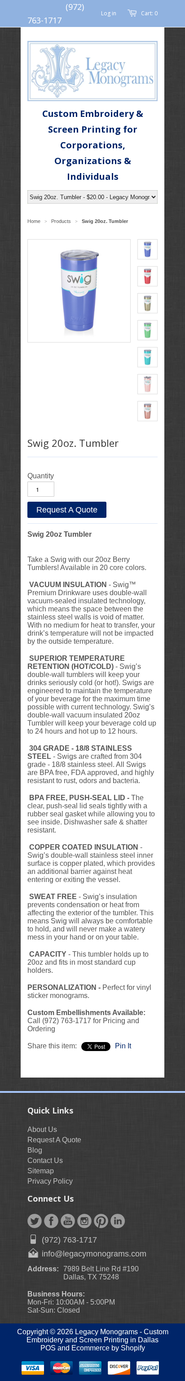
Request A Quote (66, 509)
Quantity (40, 476)
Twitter (34, 1221)
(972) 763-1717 (69, 1239)
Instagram (84, 1221)
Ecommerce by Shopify (108, 1348)
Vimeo (117, 1221)
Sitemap (40, 1171)
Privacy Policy (50, 1181)
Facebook (51, 1221)
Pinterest (101, 1221)
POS (48, 1348)
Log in (108, 13)
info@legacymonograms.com (94, 1253)
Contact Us (45, 1160)
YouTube (68, 1221)
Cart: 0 (149, 13)
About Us (42, 1129)
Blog (34, 1150)
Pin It (123, 1046)
